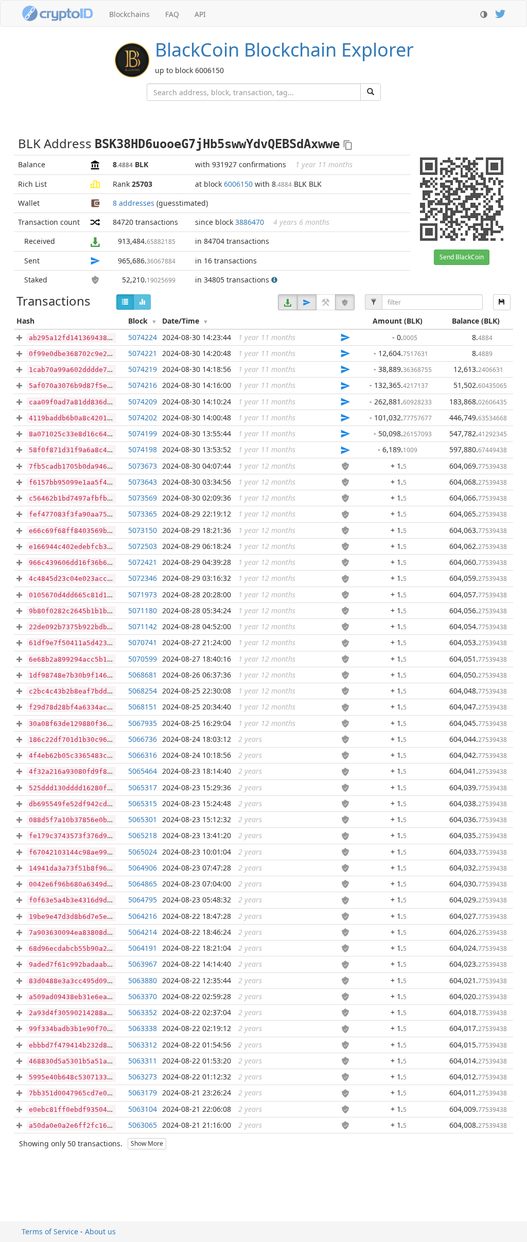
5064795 (142, 899)
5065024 (142, 852)
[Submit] (370, 92)
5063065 (142, 1125)
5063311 (142, 1061)
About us (100, 1231)
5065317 (142, 787)
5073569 (142, 498)
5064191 (142, 948)
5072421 (142, 562)
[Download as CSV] (502, 302)
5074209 (142, 401)
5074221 (142, 353)
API (200, 14)
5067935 (142, 723)
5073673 (142, 466)
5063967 (142, 964)
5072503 (142, 546)
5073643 (142, 482)
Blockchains (129, 14)
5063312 (142, 1045)
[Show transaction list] (125, 302)
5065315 (142, 803)
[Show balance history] (142, 302)
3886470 (249, 222)
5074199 (142, 433)
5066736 (142, 739)
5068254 (142, 691)
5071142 (142, 626)
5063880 (142, 980)
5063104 (142, 1109)
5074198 (142, 449)
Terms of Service (50, 1231)
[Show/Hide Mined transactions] (326, 302)
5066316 (142, 755)
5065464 (142, 771)
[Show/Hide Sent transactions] (307, 302)
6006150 (238, 184)
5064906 (142, 868)
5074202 (142, 417)
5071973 (142, 594)
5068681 (142, 675)
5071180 (142, 610)
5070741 (142, 642)
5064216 (142, 916)
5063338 (142, 1028)
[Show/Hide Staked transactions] (345, 302)
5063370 (142, 996)
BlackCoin (284, 49)
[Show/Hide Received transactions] (287, 302)
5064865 (142, 884)
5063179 (142, 1092)
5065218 (142, 835)
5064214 (142, 932)
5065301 (142, 819)
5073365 (142, 514)
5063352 (142, 1012)
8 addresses (133, 203)
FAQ (172, 14)
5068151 (142, 707)
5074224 (142, 337)
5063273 (142, 1076)
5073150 (142, 530)
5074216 (142, 385)
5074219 (142, 369)
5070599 (142, 659)
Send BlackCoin (462, 257)
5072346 (142, 578)
